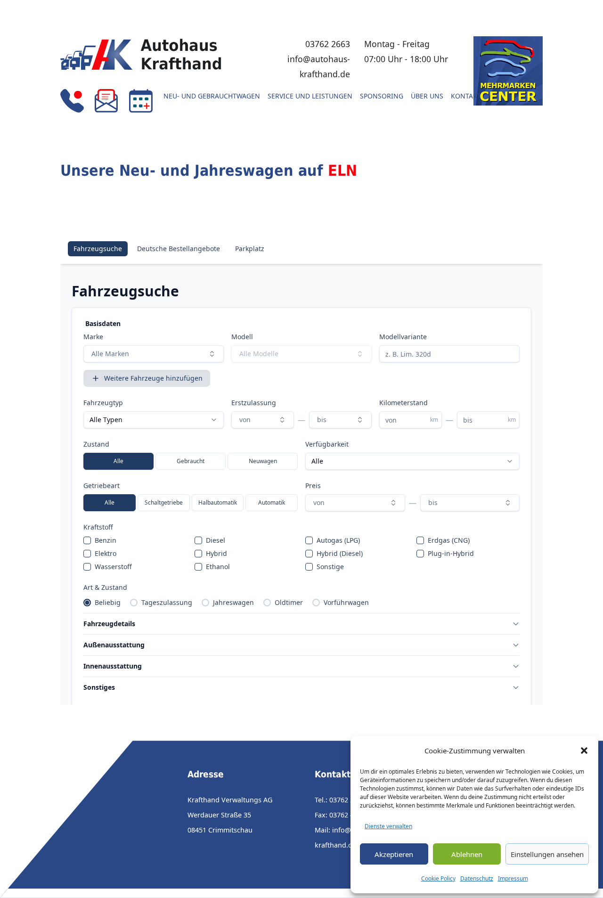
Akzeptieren (394, 854)
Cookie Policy (438, 878)
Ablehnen (466, 854)
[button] (584, 750)
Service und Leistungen (310, 96)
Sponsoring (381, 96)
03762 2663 (327, 43)
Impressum (513, 878)
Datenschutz (476, 878)
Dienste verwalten (388, 826)
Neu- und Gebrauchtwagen (211, 96)
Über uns (427, 96)
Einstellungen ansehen (547, 854)
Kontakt (466, 96)
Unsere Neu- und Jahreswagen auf (208, 171)
